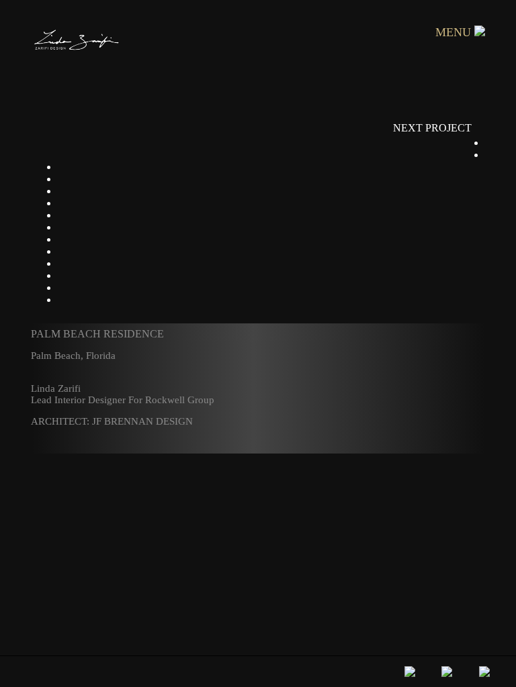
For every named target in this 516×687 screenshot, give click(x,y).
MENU (454, 32)
